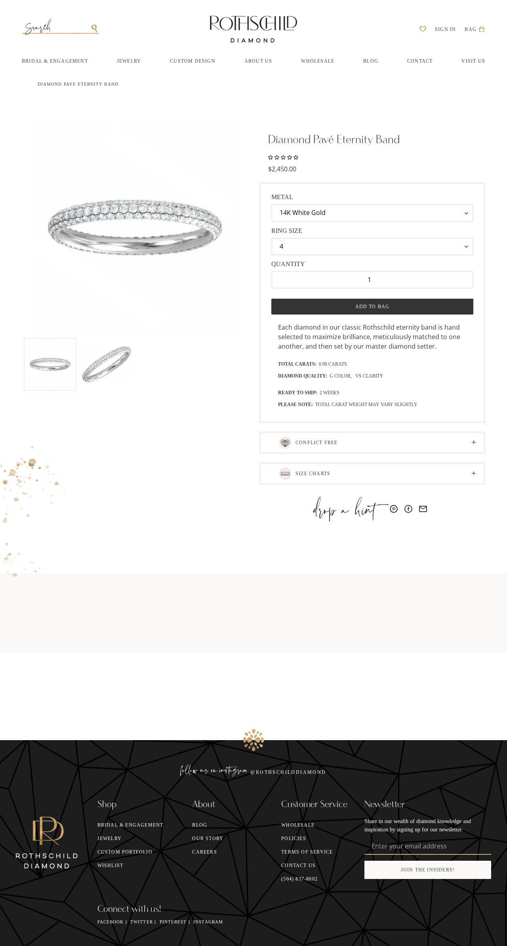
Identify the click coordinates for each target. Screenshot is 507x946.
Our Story (207, 838)
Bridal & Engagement (130, 825)
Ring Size (286, 230)
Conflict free (316, 442)
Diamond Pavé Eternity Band (78, 84)
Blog (199, 825)
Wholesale (297, 825)
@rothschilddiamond (288, 772)
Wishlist (110, 865)
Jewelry (109, 838)
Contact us (298, 865)
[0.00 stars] (283, 156)
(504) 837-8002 (299, 879)
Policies (293, 838)
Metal (282, 197)
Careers (204, 852)
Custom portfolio (124, 852)
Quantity (288, 264)
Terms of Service (307, 852)
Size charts (312, 473)
